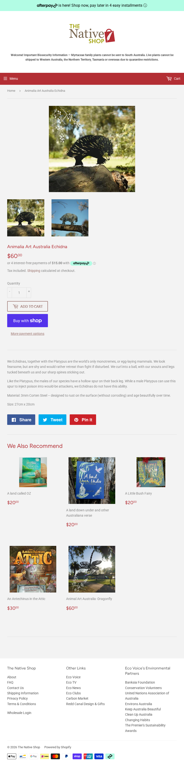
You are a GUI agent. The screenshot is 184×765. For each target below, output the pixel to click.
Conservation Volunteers (143, 688)
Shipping (33, 271)
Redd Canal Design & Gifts (85, 704)
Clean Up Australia (138, 714)
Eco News (73, 688)
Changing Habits (137, 720)
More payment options (27, 334)
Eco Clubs (73, 693)
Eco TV (71, 682)
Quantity (13, 283)
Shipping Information (23, 693)
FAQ (10, 682)
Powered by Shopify (57, 747)
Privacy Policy (17, 698)
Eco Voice (73, 677)
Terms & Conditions (21, 704)
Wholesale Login (19, 713)
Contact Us (15, 688)
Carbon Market (77, 698)
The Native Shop (29, 747)
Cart (176, 78)
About (11, 677)
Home (11, 90)
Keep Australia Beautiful (143, 709)
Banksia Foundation (140, 682)
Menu (14, 78)
